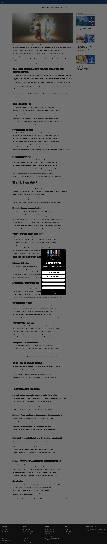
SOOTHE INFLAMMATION (53, 272)
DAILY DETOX (53, 280)
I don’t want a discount (53, 291)
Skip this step (53, 293)
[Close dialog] (65, 249)
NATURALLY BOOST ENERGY (53, 276)
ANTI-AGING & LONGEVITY (53, 284)
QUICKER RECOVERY (53, 287)
